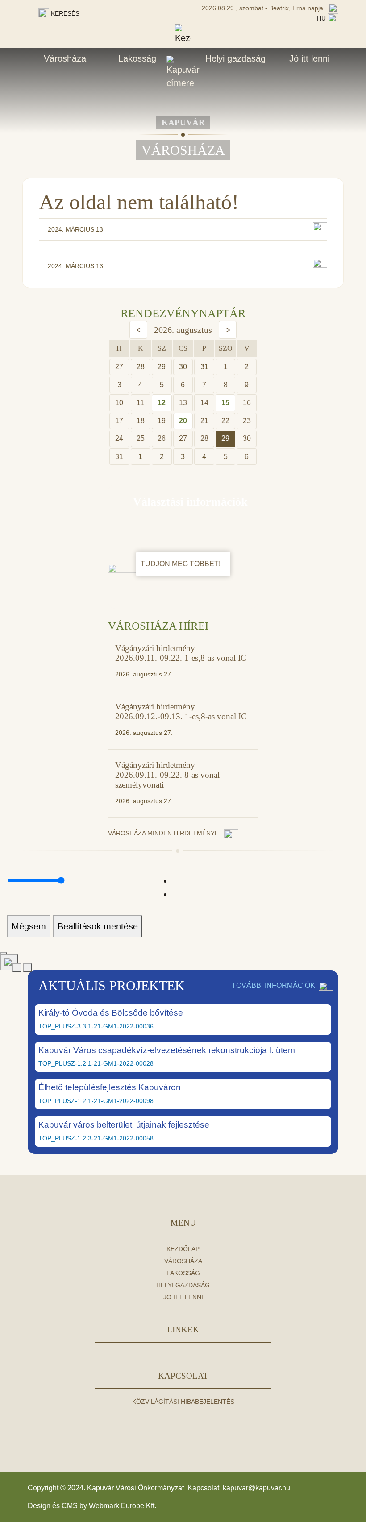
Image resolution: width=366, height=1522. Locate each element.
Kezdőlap (183, 1248)
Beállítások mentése (98, 926)
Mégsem (29, 926)
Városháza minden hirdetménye (164, 833)
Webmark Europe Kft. (122, 1506)
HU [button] (322, 18)
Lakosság (137, 58)
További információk (273, 985)
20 (183, 420)
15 (225, 402)
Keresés (64, 13)
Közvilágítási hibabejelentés (183, 1401)
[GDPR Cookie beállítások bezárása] (3, 953)
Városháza (65, 58)
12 (162, 402)
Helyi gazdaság (235, 58)
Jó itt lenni (309, 58)
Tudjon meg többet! (181, 564)
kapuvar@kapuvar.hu (256, 1488)
